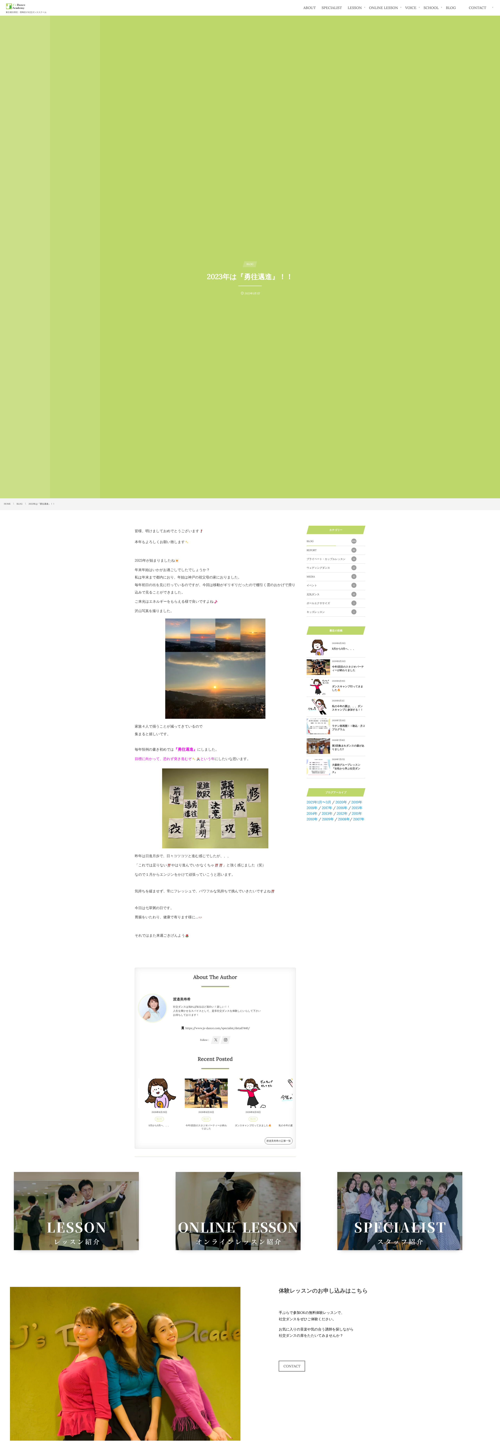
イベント (331, 585)
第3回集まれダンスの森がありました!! (348, 747)
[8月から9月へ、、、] (159, 1093)
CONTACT (291, 1366)
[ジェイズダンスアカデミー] (15, 6)
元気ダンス (331, 594)
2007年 (358, 819)
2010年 (312, 819)
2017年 (327, 808)
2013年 (327, 813)
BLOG (159, 1119)
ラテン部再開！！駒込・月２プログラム (348, 727)
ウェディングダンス (331, 567)
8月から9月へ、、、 (159, 1125)
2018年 (312, 808)
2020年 (341, 802)
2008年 (344, 819)
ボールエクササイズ (330, 603)
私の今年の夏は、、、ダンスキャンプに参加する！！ (347, 708)
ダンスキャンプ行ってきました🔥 (253, 1125)
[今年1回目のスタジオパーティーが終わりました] (206, 1093)
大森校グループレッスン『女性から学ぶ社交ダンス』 (346, 768)
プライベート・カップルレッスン (331, 559)
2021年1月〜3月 (319, 802)
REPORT (331, 550)
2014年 (312, 813)
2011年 (357, 813)
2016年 (342, 808)
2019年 (356, 802)
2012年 (342, 813)
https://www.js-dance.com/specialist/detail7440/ (218, 1028)
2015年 (357, 808)
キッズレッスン (330, 612)
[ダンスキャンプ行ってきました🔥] (253, 1093)
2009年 (328, 819)
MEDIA (331, 576)
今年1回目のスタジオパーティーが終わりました (206, 1127)
